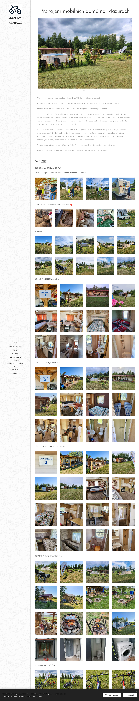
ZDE (43, 161)
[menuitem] (15, 342)
